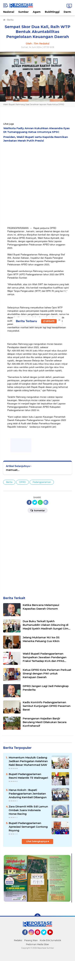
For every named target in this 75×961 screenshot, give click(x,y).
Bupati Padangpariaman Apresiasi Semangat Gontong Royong (28, 826)
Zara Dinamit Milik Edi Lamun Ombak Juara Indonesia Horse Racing (28, 810)
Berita (9, 482)
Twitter (45, 936)
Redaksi (18, 940)
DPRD (22, 482)
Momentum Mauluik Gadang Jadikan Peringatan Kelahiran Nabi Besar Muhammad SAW (28, 761)
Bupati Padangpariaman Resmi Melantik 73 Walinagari (28, 775)
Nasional (8, 11)
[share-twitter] (34, 502)
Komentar (39, 510)
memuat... (13, 470)
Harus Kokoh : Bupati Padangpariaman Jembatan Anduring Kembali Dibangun (28, 793)
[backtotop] (37, 916)
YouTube (52, 936)
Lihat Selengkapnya (36, 841)
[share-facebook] (29, 502)
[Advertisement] (37, 183)
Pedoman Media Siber (37, 944)
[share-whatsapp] (40, 502)
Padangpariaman (42, 482)
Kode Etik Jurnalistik (50, 940)
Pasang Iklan (31, 940)
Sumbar (23, 11)
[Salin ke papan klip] (45, 502)
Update (50, 321)
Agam (37, 11)
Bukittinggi (52, 11)
